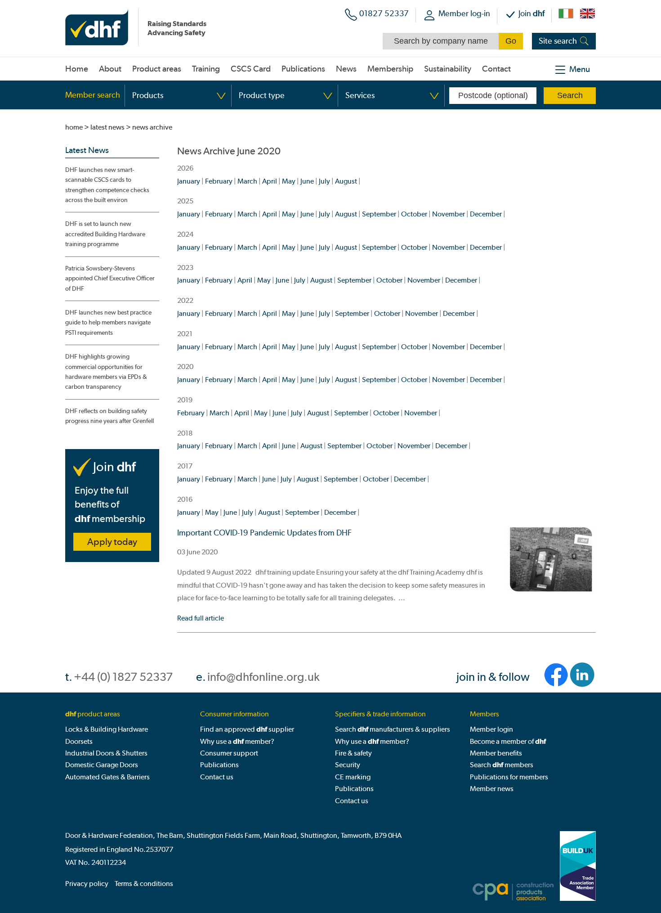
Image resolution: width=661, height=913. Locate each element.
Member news (492, 788)
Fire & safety (353, 753)
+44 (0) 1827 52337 (123, 677)
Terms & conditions (144, 883)
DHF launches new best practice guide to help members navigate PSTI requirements (108, 323)
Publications (219, 764)
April (269, 181)
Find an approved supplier (247, 729)
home (74, 127)
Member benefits (496, 753)
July (324, 181)
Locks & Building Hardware (106, 729)
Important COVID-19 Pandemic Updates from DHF (264, 532)
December (486, 214)
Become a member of (508, 741)
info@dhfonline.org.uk (263, 677)
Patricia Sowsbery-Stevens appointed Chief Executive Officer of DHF (110, 278)
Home (76, 69)
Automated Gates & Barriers (107, 777)
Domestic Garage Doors (101, 764)
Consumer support (229, 753)
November (448, 214)
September (379, 214)
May (288, 181)
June (307, 181)
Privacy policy (86, 883)
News (346, 69)
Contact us (216, 777)
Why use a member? (237, 741)
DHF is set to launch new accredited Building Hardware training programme (105, 234)
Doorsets (79, 741)
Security (347, 764)
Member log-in (464, 13)
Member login (491, 729)
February (218, 181)
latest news (107, 127)
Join (531, 13)
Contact (496, 69)
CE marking (353, 777)
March (247, 181)
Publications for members (509, 777)
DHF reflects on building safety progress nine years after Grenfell (109, 416)
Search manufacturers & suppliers (392, 729)
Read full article (200, 618)
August (346, 181)
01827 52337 (384, 13)
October (414, 214)
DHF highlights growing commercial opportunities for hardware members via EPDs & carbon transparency (106, 372)
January (188, 181)
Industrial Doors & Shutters (106, 753)
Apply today (112, 541)
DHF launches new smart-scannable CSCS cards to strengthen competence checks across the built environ (107, 185)
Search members (501, 764)
